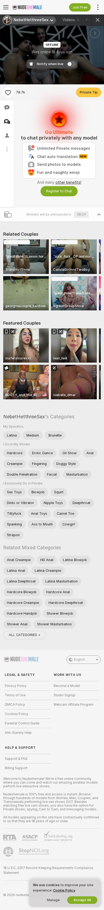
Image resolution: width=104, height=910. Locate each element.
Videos (70, 19)
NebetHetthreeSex (24, 416)
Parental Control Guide (22, 723)
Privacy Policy (16, 686)
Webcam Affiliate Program (74, 704)
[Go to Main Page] (32, 7)
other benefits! (68, 182)
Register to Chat (59, 191)
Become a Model (67, 686)
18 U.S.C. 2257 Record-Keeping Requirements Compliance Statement (48, 870)
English (79, 659)
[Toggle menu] (6, 7)
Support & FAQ (16, 759)
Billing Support (16, 768)
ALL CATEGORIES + (25, 635)
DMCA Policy (15, 704)
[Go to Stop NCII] (34, 851)
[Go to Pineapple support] (8, 852)
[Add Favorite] (8, 92)
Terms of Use (15, 695)
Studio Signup (64, 695)
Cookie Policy (64, 890)
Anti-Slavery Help (18, 733)
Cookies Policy (16, 714)
